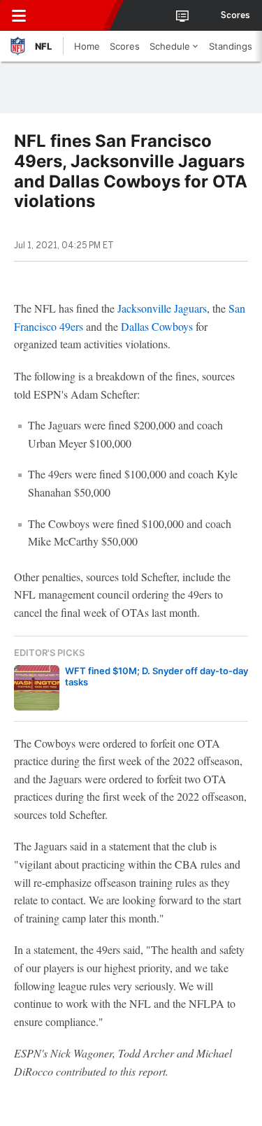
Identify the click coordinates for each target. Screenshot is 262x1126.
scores (235, 15)
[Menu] (19, 15)
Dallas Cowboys (157, 326)
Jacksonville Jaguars (162, 308)
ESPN (75, 15)
